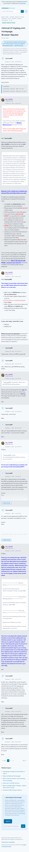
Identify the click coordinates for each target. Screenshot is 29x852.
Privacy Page (22, 3)
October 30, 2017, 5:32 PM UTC (13, 378)
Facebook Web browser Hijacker (12, 790)
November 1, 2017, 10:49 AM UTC (13, 411)
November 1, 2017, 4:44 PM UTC (13, 513)
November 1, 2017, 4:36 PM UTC (13, 476)
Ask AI (8, 821)
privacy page (22, 813)
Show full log (7, 503)
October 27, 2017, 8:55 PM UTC (13, 276)
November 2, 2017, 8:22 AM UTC (13, 711)
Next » (25, 760)
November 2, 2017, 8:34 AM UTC (13, 741)
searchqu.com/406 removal (11, 783)
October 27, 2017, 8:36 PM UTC (13, 103)
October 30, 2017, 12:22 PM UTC (13, 363)
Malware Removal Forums (17, 17)
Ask (23, 826)
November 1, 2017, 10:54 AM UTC (13, 428)
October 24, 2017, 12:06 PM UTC (13, 61)
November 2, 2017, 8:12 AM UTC (13, 679)
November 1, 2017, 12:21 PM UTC (13, 446)
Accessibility (12, 842)
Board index (5, 17)
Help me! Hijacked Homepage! (11, 776)
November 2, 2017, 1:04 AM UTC (13, 550)
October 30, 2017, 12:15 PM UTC (13, 351)
